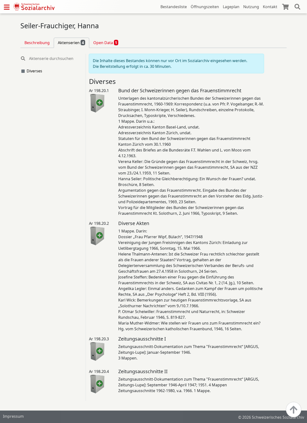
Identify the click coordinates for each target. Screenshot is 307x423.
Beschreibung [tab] (37, 42)
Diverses (34, 71)
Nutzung (251, 6)
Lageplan (231, 6)
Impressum (13, 416)
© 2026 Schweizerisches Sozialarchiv (271, 417)
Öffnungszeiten (205, 6)
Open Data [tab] (105, 42)
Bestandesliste (173, 6)
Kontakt (270, 6)
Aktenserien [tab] (71, 42)
